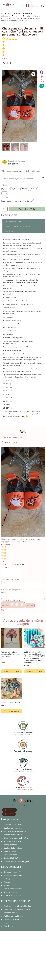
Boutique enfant (10, 845)
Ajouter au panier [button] (12, 671)
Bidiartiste (13, 163)
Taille (5, 185)
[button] (33, 74)
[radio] (6, 189)
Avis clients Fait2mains (13, 889)
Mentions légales (11, 913)
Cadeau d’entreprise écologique (16, 861)
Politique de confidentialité (15, 916)
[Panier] (42, 5)
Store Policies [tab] (10, 231)
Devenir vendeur (10, 892)
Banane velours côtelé (13, 835)
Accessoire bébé (10, 855)
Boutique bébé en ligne (13, 848)
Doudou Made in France (13, 858)
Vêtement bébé (10, 851)
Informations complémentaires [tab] (17, 226)
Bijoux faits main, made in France (17, 838)
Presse (6, 885)
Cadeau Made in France (13, 825)
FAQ (5, 923)
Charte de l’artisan (11, 919)
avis (4, 59)
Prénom (6, 197)
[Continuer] (2, 610)
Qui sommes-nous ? (12, 872)
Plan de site (8, 926)
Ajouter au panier (27, 209)
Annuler (29, 606)
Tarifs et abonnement (12, 895)
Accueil (3, 13)
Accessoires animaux (12, 841)
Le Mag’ (7, 879)
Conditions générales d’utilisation (17, 906)
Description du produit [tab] (14, 221)
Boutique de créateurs (16, 13)
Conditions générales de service (17, 909)
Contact (7, 882)
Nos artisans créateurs (13, 875)
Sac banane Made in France (15, 831)
